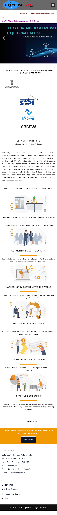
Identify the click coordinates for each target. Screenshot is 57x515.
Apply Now (28, 439)
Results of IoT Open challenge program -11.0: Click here (34, 13)
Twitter (7, 498)
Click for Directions (10, 489)
